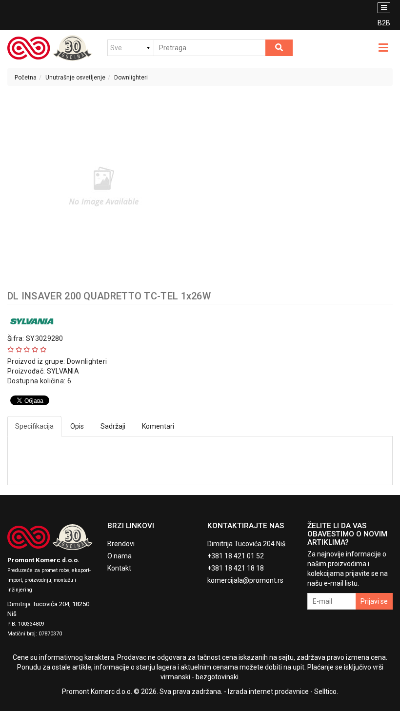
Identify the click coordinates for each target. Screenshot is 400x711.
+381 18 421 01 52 (235, 556)
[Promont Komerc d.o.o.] (50, 48)
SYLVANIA (63, 371)
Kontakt (119, 568)
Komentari (158, 426)
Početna (26, 77)
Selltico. (326, 691)
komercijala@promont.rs (245, 580)
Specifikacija (34, 426)
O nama (119, 556)
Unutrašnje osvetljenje (75, 77)
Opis (77, 426)
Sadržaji (112, 426)
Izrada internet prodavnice (268, 691)
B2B (384, 23)
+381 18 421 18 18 (235, 568)
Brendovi (121, 544)
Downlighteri (131, 77)
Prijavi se (374, 601)
